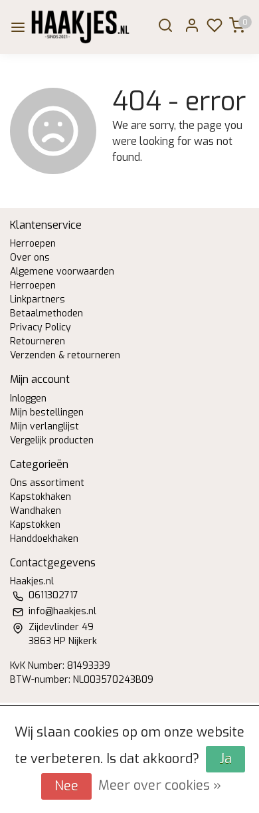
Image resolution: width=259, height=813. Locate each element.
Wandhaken (35, 511)
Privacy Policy (40, 327)
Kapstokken (35, 525)
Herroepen (33, 243)
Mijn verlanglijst (44, 426)
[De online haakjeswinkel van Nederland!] (80, 27)
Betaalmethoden (46, 313)
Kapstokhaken (40, 497)
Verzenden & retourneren (65, 355)
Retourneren (37, 341)
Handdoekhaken (44, 538)
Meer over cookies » (159, 785)
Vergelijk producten (52, 440)
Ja (225, 759)
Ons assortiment (47, 483)
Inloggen (28, 398)
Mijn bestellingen (47, 412)
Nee (66, 786)
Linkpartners (37, 299)
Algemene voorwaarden (62, 271)
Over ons (30, 257)
